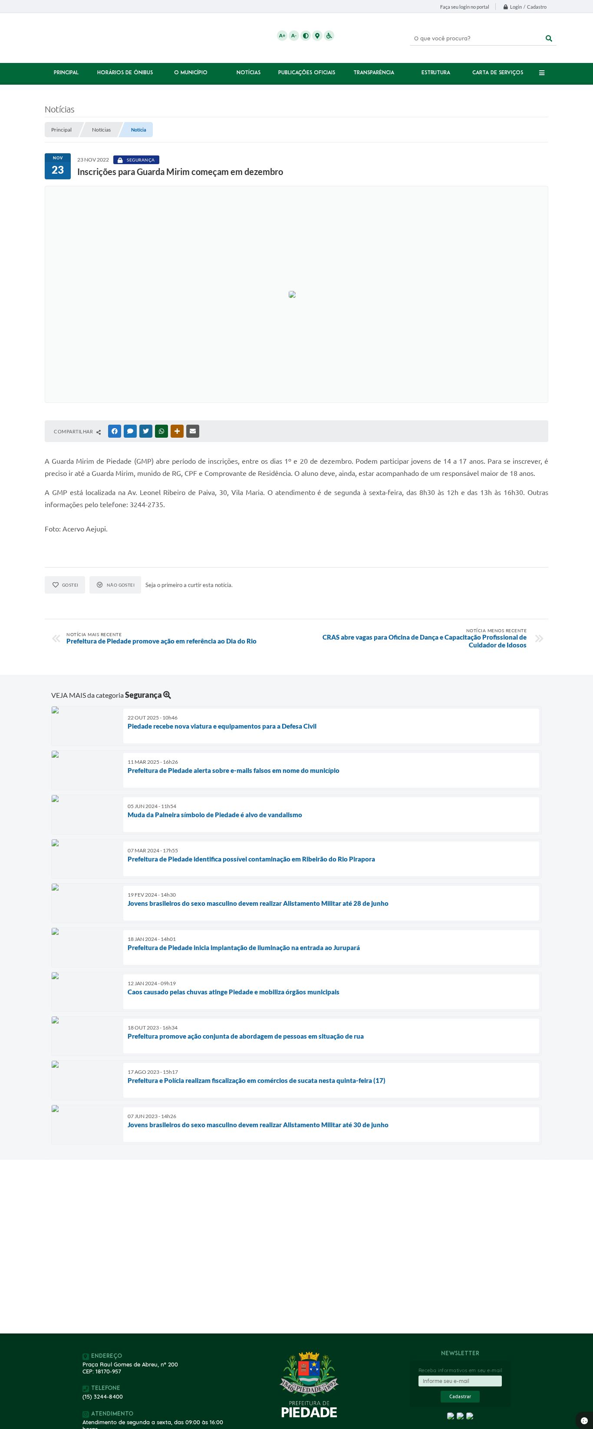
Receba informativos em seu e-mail (460, 1370)
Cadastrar (460, 1396)
